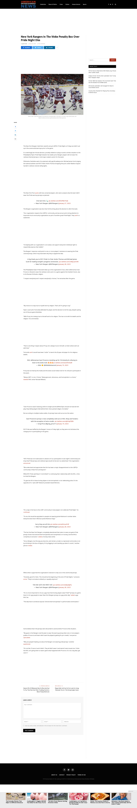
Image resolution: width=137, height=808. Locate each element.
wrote (25, 579)
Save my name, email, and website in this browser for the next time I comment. (46, 725)
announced (26, 463)
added (40, 537)
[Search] (115, 4)
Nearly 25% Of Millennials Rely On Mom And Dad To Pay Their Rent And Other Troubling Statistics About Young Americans (36, 690)
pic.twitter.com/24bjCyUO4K (69, 262)
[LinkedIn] (15, 134)
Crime (61, 4)
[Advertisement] (68, 20)
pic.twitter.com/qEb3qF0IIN (64, 421)
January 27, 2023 (65, 203)
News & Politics (53, 4)
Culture (67, 4)
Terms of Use (82, 775)
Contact (61, 775)
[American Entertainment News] (28, 4)
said (76, 215)
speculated (26, 637)
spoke (37, 193)
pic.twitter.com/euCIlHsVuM (62, 363)
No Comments (42, 43)
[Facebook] (15, 126)
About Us (54, 775)
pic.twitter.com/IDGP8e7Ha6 (58, 201)
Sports (84, 4)
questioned (26, 644)
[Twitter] (15, 130)
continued (26, 512)
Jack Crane (24, 43)
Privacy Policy (71, 775)
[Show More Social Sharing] (57, 47)
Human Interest (76, 4)
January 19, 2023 (62, 365)
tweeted (25, 379)
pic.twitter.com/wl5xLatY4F (60, 524)
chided (30, 545)
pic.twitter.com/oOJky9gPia (62, 585)
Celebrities (43, 4)
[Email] (15, 138)
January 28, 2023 (65, 264)
